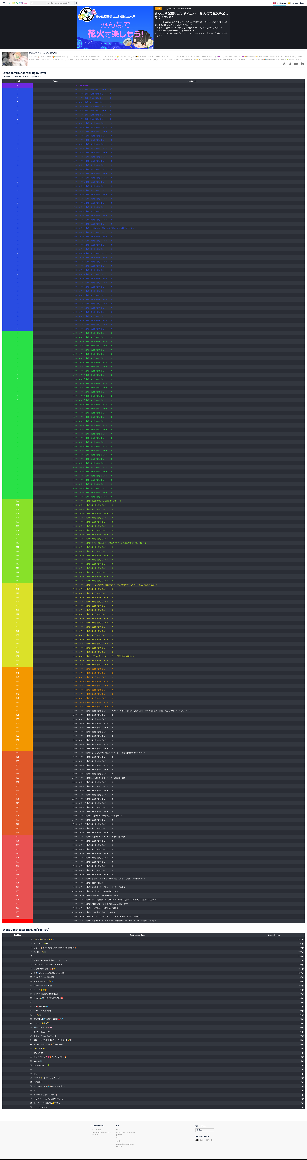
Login (302, 3)
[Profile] (290, 64)
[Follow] (302, 64)
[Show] (296, 64)
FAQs (118, 1129)
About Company (96, 1129)
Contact (118, 1138)
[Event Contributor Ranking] (284, 64)
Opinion (118, 1141)
